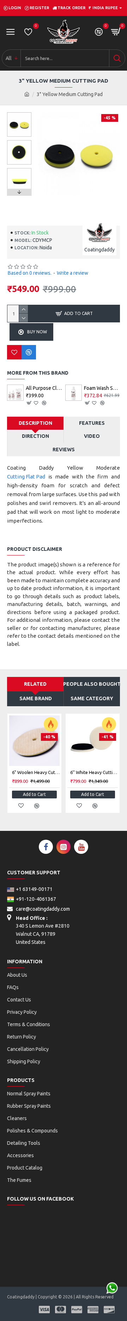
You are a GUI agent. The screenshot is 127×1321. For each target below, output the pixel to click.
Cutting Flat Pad (26, 477)
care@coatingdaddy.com (42, 909)
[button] (19, 114)
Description (35, 423)
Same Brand (35, 698)
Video (92, 436)
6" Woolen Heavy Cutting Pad (36, 772)
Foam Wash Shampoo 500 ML (102, 388)
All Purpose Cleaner (44, 388)
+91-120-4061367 (36, 899)
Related (35, 684)
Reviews (64, 449)
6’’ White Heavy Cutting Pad (94, 772)
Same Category (92, 698)
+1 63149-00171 (34, 889)
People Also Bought (92, 684)
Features (92, 423)
